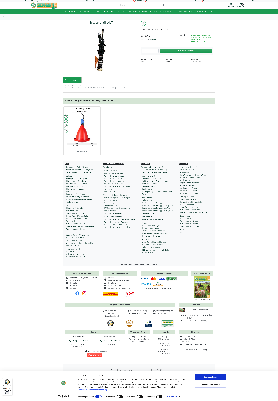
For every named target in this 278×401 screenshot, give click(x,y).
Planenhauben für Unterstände (78, 172)
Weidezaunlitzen (186, 180)
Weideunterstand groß (75, 229)
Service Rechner (161, 313)
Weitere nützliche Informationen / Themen (139, 264)
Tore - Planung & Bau (150, 176)
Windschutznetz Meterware (115, 181)
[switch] (120, 396)
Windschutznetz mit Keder (115, 178)
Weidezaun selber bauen (190, 177)
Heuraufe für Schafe (74, 208)
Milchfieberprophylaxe (75, 254)
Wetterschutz (146, 217)
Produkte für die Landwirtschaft (154, 172)
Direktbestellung (91, 1)
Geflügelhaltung (72, 202)
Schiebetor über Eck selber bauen (156, 181)
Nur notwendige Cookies (210, 384)
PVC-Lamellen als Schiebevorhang (118, 208)
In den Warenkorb (187, 51)
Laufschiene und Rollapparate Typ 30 (157, 205)
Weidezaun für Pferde (75, 240)
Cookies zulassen (210, 377)
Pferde (68, 232)
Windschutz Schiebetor (113, 213)
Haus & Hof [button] (109, 12)
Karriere (73, 288)
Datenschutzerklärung (98, 390)
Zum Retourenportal (200, 310)
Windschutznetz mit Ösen (114, 176)
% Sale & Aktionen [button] (204, 12)
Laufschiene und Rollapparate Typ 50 (157, 210)
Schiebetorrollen (149, 200)
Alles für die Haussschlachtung (154, 170)
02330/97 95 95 (139, 1)
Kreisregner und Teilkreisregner (155, 233)
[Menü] (11, 379)
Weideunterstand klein (75, 224)
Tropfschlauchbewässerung (153, 231)
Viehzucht (70, 251)
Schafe (68, 205)
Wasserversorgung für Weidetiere (80, 226)
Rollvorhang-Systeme (113, 203)
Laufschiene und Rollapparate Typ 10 (157, 203)
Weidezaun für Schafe (75, 213)
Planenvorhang (110, 200)
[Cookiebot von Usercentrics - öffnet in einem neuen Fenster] (63, 396)
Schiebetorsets (148, 186)
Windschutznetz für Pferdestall (116, 222)
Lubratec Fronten (111, 191)
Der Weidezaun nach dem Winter (193, 175)
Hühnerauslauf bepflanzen (77, 181)
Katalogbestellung (202, 273)
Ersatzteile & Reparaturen (118, 280)
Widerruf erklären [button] (94, 355)
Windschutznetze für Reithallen (117, 227)
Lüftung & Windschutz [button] (140, 12)
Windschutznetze (110, 170)
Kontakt (73, 283)
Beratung (112, 283)
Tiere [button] (98, 12)
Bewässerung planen (150, 228)
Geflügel (68, 176)
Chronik (73, 285)
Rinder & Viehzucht (73, 249)
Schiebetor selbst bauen (152, 178)
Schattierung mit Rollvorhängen (117, 197)
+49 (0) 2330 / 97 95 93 (111, 341)
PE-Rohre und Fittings (151, 236)
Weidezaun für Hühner (189, 193)
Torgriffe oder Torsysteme (190, 183)
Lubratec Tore (110, 210)
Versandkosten (154, 39)
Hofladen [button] (121, 12)
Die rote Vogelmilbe (74, 186)
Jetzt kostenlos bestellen (202, 300)
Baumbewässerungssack (152, 225)
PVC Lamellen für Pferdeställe (116, 224)
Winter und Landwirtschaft (152, 167)
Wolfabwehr (71, 221)
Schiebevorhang (111, 205)
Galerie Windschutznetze (114, 173)
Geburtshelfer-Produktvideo (77, 257)
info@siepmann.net (99, 351)
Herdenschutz (185, 230)
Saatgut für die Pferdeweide (77, 235)
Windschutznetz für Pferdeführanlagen (120, 219)
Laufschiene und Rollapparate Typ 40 (157, 208)
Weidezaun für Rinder (188, 170)
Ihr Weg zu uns (76, 280)
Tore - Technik (147, 197)
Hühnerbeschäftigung (75, 189)
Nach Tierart (185, 216)
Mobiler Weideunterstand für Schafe (81, 218)
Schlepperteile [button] (86, 12)
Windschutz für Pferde (75, 237)
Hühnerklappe (72, 191)
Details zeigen (171, 397)
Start (5, 16)
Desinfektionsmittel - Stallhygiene (79, 170)
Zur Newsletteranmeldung (196, 349)
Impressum (82, 390)
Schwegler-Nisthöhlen (151, 247)
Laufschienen (147, 189)
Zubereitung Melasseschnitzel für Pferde (82, 243)
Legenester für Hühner (75, 194)
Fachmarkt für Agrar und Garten (83, 278)
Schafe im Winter (73, 210)
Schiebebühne (148, 213)
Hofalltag (145, 239)
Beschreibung (70, 80)
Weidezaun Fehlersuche (189, 185)
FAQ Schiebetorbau (150, 183)
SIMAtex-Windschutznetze (114, 183)
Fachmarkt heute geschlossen (205, 1)
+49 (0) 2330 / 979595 (80, 341)
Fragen (111, 278)
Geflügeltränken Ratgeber (76, 178)
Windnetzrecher (110, 167)
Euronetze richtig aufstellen (77, 197)
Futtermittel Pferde (74, 245)
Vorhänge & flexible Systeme (115, 195)
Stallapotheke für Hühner (76, 183)
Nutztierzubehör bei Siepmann (78, 167)
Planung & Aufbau (187, 197)
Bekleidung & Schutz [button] (164, 12)
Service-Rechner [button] (184, 12)
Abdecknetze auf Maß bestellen (79, 199)
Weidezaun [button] (70, 12)
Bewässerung (146, 223)
